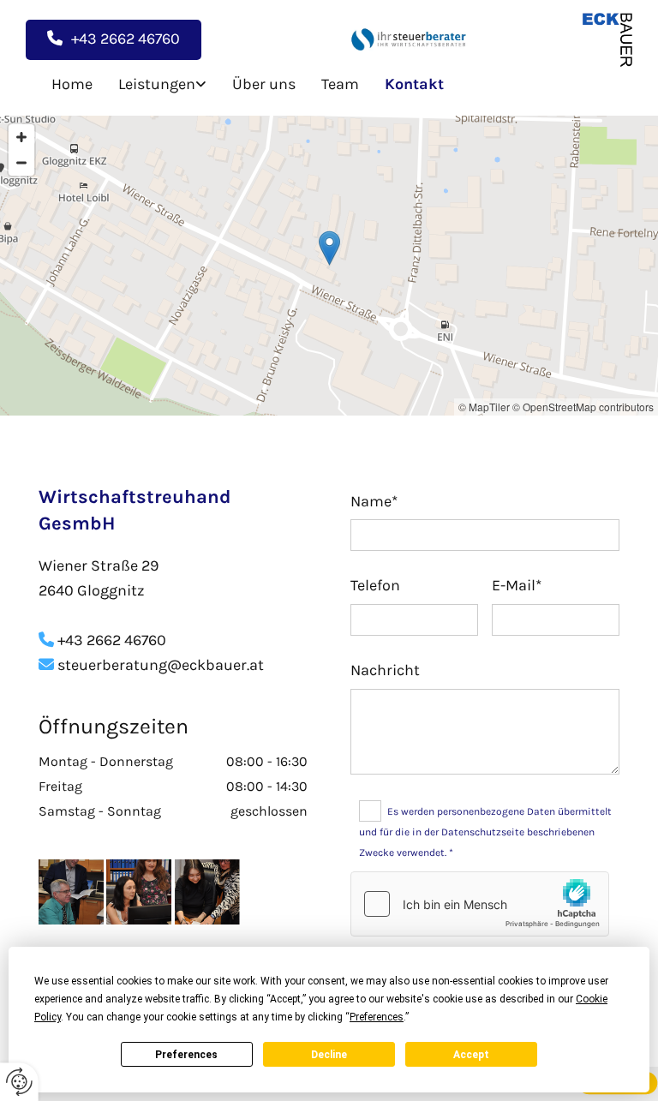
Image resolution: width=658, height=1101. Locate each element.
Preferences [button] (377, 1017)
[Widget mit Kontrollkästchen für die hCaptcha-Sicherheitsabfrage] (479, 903)
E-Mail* (516, 586)
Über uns (264, 84)
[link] (149, 85)
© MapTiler (484, 406)
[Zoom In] (21, 137)
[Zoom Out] (21, 163)
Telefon (375, 586)
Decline (329, 1055)
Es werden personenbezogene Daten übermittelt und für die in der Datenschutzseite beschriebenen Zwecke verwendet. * (485, 832)
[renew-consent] (19, 1081)
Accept (471, 1055)
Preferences (186, 1055)
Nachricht (385, 670)
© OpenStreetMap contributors (583, 406)
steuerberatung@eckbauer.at (151, 664)
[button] (113, 40)
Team (340, 84)
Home (72, 84)
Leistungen (156, 84)
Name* (374, 502)
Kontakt (414, 84)
